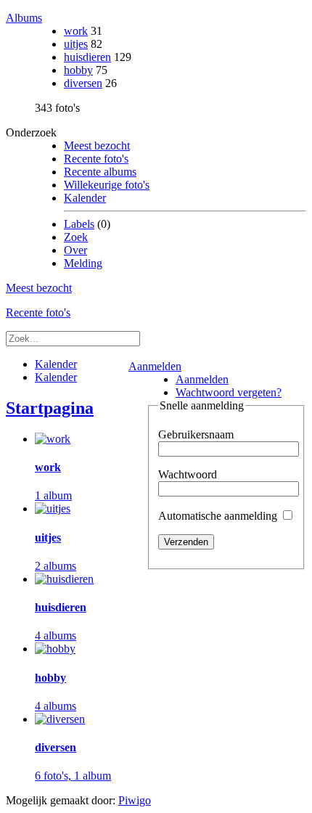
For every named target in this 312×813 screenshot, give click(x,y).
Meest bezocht (97, 145)
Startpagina (50, 408)
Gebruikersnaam (196, 434)
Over (75, 250)
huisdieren (87, 57)
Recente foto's (96, 158)
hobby (78, 70)
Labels (79, 224)
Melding (83, 263)
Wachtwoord (187, 474)
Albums (24, 18)
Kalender (85, 198)
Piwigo (134, 800)
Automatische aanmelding (219, 516)
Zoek (76, 237)
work (76, 31)
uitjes (76, 44)
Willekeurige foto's (106, 185)
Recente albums (100, 172)
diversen (83, 83)
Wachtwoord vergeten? (229, 392)
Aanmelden (154, 366)
